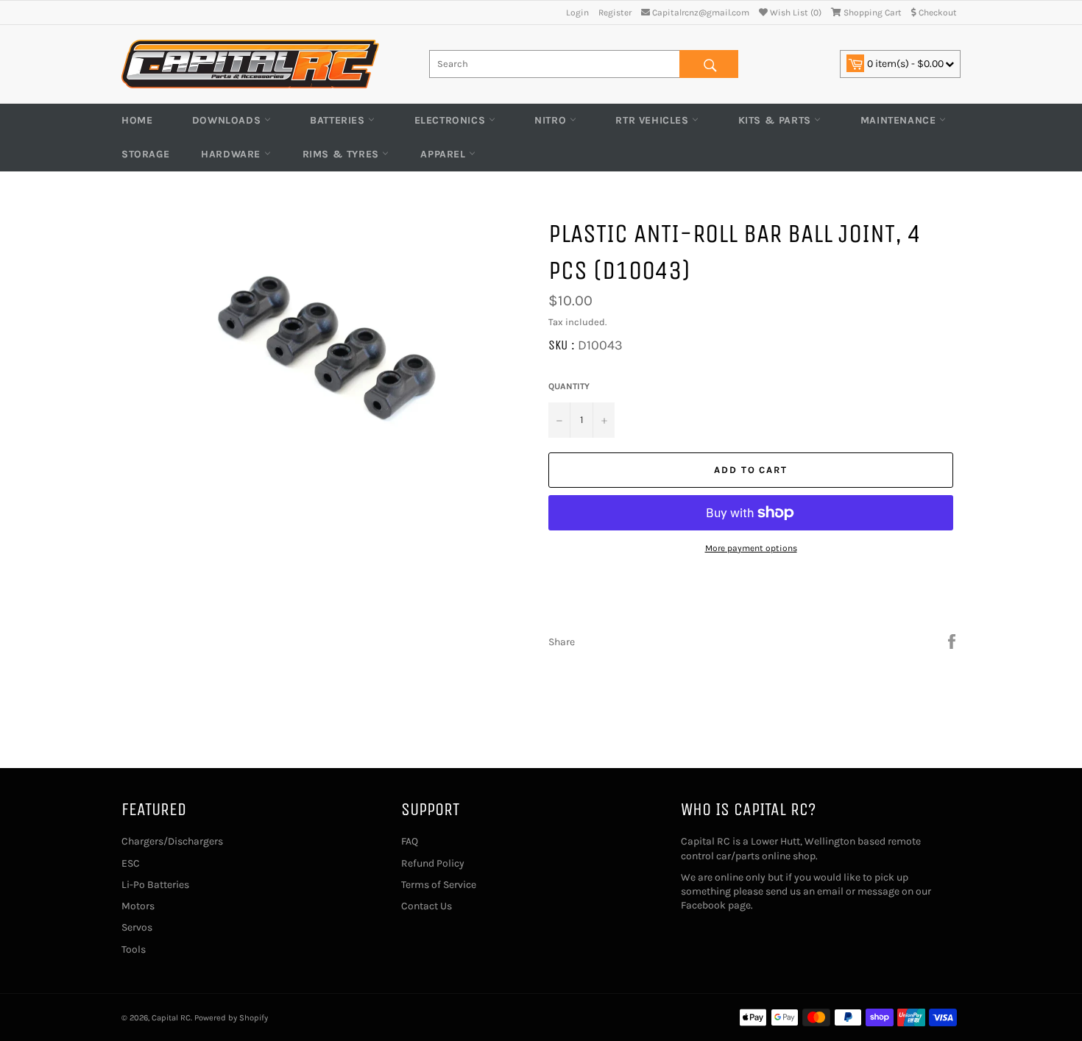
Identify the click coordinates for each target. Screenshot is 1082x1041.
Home (136, 120)
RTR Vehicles (653, 120)
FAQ (409, 841)
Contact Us (426, 906)
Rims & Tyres (343, 154)
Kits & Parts (776, 120)
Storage (145, 154)
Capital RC (171, 1018)
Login (577, 12)
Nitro (552, 120)
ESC (130, 863)
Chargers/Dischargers (172, 841)
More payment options (751, 548)
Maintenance (899, 120)
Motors (138, 906)
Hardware (232, 154)
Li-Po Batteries (155, 884)
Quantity (569, 386)
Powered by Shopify (231, 1018)
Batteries (339, 120)
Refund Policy (432, 863)
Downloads (228, 120)
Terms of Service (438, 884)
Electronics (451, 120)
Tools (133, 949)
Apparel (444, 154)
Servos (136, 927)
